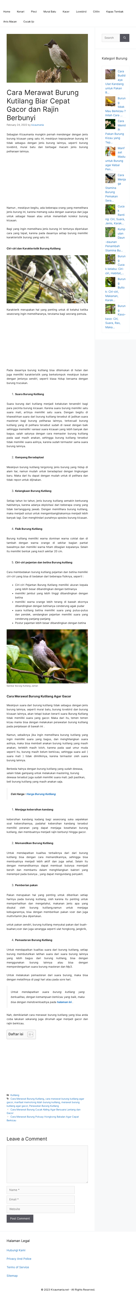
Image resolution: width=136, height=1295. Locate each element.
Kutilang (14, 1095)
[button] (28, 1034)
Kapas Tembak (114, 11)
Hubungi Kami (16, 1250)
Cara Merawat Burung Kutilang (27, 1098)
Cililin (96, 11)
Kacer (66, 11)
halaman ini (64, 1002)
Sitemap (12, 1275)
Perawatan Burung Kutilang (44, 1105)
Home (6, 11)
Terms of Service (18, 1267)
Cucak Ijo (28, 21)
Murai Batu (49, 11)
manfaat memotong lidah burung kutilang (37, 1102)
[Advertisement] (47, 181)
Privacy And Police (19, 1258)
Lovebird (81, 11)
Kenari (20, 11)
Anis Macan (10, 21)
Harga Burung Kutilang (41, 794)
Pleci (34, 11)
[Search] (124, 38)
